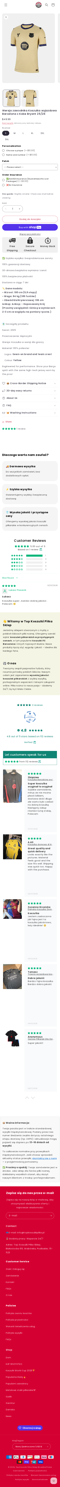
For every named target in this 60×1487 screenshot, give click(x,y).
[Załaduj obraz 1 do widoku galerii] (11, 98)
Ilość (4, 203)
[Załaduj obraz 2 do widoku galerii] (29, 98)
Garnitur (10, 1403)
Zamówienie (12, 1275)
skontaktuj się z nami (44, 1158)
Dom (8, 1357)
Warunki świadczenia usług (20, 1326)
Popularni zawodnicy (17, 1383)
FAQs (8, 1288)
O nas (9, 1295)
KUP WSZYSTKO (14, 1364)
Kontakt (10, 1282)
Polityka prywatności (17, 1319)
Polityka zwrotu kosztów (19, 1313)
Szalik (9, 1396)
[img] (9, 585)
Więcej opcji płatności (30, 234)
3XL (7, 139)
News (8, 1416)
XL (32, 133)
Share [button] (9, 421)
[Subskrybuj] (51, 1215)
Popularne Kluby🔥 (16, 1377)
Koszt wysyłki (7, 123)
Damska (10, 1409)
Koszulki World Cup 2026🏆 (20, 1370)
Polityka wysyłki (14, 1332)
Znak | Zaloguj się (15, 1269)
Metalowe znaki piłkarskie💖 (21, 1390)
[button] (6, 5)
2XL (42, 133)
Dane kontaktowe (40, 1479)
